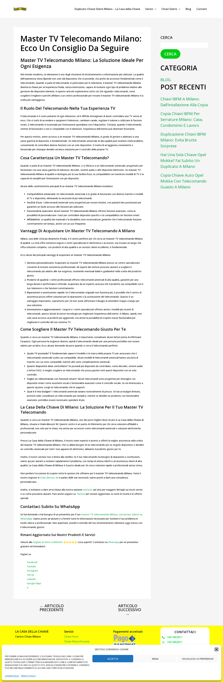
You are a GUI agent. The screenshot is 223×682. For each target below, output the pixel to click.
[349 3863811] (172, 637)
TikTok (30, 574)
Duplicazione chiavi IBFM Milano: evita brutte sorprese (183, 139)
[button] (216, 649)
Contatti (201, 9)
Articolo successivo (129, 610)
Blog (188, 9)
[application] (154, 9)
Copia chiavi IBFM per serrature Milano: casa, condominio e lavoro (181, 119)
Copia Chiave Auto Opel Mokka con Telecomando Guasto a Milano (183, 181)
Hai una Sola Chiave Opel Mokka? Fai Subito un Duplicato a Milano (183, 160)
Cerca (166, 37)
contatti (87, 489)
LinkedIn (31, 579)
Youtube (31, 566)
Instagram (32, 570)
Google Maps (34, 583)
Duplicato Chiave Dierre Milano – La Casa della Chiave (107, 9)
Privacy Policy (28, 676)
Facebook (32, 562)
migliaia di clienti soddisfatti (48, 542)
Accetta (112, 658)
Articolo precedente (52, 608)
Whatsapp (113, 542)
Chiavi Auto (71, 636)
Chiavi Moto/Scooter (77, 641)
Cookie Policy (12, 676)
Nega (155, 658)
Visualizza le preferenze (198, 658)
